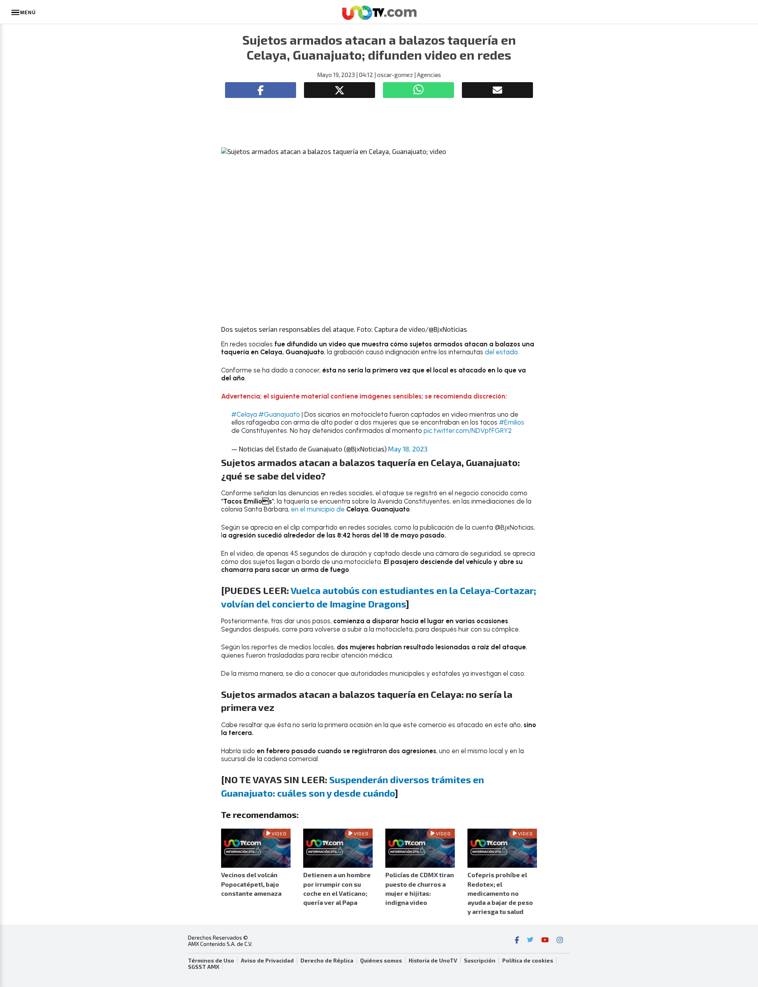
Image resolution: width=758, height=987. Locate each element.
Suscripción (479, 960)
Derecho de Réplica (326, 960)
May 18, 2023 (408, 449)
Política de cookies (527, 960)
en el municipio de (318, 509)
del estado (501, 352)
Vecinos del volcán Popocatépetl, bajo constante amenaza (251, 884)
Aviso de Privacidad (267, 960)
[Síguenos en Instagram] (560, 940)
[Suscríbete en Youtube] (545, 940)
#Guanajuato (279, 414)
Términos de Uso (211, 960)
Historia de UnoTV (433, 960)
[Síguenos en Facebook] (517, 940)
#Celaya (244, 414)
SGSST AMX (203, 967)
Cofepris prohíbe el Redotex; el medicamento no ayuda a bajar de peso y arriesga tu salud (500, 893)
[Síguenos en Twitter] (530, 940)
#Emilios (511, 422)
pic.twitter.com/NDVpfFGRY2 (468, 430)
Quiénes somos (381, 960)
